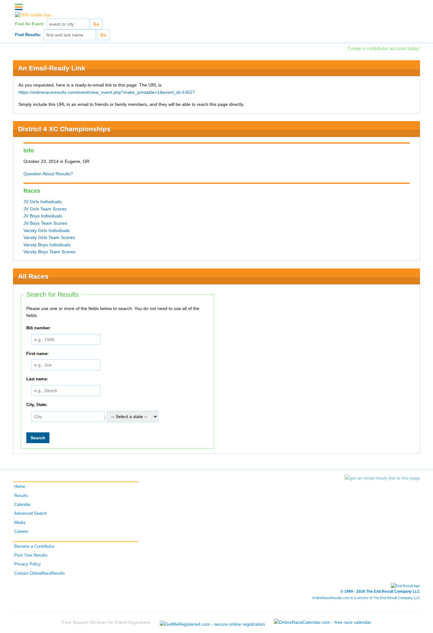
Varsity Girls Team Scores (49, 237)
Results (21, 496)
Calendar (22, 504)
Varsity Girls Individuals (46, 230)
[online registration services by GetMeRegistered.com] (213, 621)
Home (19, 486)
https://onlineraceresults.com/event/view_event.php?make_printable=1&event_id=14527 (106, 92)
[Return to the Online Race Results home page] (33, 15)
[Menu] (19, 7)
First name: (37, 354)
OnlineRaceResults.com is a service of (366, 598)
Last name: (37, 379)
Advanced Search (30, 513)
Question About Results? (48, 173)
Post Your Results (31, 555)
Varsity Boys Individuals (46, 244)
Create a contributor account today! (383, 48)
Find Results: (28, 35)
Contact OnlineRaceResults (39, 573)
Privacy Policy (27, 564)
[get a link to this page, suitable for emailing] (382, 478)
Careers (21, 531)
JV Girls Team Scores (45, 208)
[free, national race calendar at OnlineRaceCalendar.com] (322, 621)
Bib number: (38, 328)
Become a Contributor (34, 546)
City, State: (36, 405)
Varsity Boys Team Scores (49, 251)
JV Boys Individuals (42, 215)
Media (19, 522)
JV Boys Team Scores (45, 223)
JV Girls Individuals (42, 201)
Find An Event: (29, 24)
